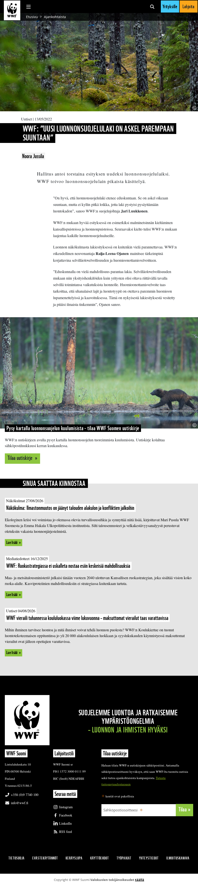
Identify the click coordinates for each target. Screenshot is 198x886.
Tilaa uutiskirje (20, 457)
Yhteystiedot (149, 858)
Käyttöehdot (99, 858)
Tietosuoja (16, 858)
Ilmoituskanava (178, 858)
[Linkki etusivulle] (12, 10)
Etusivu (32, 16)
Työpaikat (124, 858)
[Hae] (152, 6)
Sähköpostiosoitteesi (120, 810)
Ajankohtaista (55, 16)
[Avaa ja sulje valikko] (28, 6)
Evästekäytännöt (45, 858)
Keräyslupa (74, 858)
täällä (139, 880)
